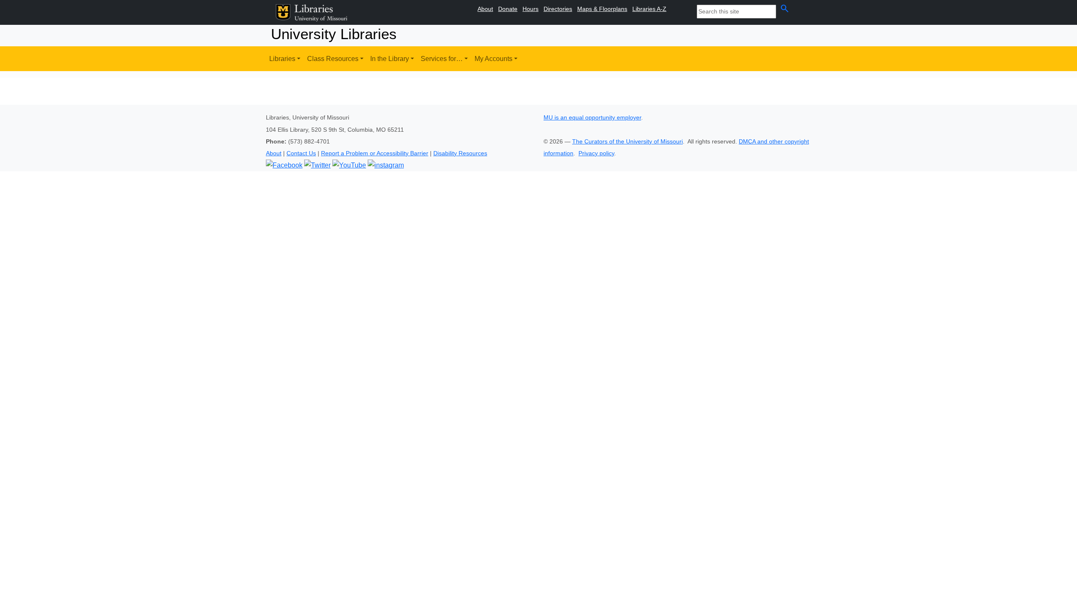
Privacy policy (596, 153)
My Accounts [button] (493, 58)
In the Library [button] (389, 58)
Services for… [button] (442, 58)
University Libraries (334, 34)
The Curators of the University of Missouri (627, 141)
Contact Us (301, 153)
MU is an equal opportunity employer (592, 117)
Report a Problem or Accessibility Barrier (374, 153)
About (273, 153)
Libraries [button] (282, 58)
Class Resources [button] (332, 58)
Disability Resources (460, 153)
